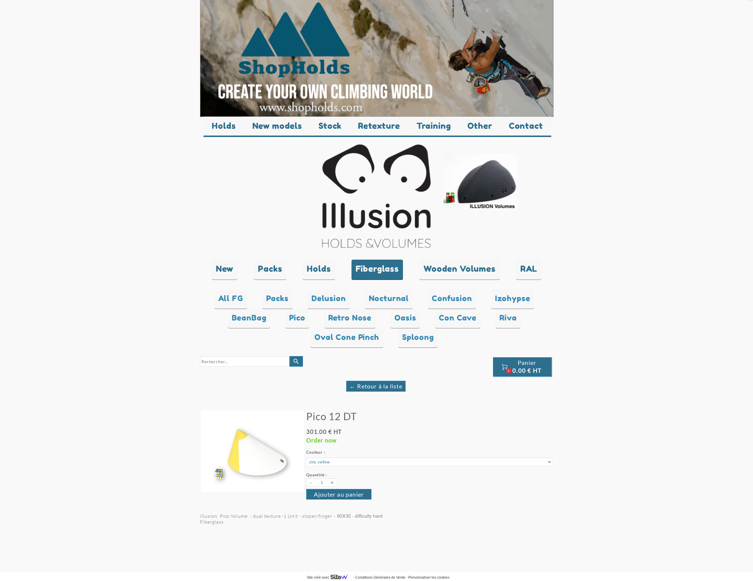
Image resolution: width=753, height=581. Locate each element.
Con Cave (458, 317)
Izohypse (512, 298)
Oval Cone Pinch (346, 337)
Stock (330, 126)
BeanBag (249, 317)
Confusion (452, 298)
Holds (224, 126)
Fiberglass (377, 269)
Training (434, 126)
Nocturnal (389, 298)
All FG (230, 298)
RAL (528, 269)
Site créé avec (318, 577)
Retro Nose (349, 317)
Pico (297, 317)
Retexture (379, 126)
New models (277, 126)
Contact (526, 126)
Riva (508, 317)
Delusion (328, 298)
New (225, 269)
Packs (277, 298)
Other (479, 126)
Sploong (418, 337)
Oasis (405, 317)
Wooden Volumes (460, 269)
